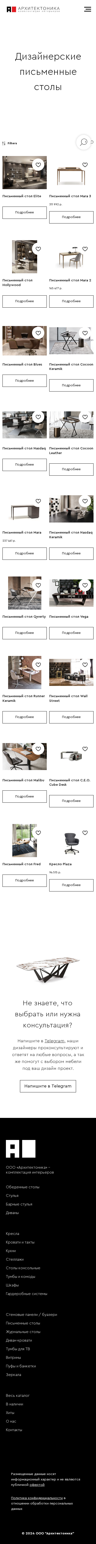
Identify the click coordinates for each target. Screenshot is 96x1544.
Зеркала (13, 1375)
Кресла (12, 1234)
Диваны (12, 1213)
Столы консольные (23, 1268)
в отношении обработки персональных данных (42, 1503)
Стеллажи (15, 1259)
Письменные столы (23, 1323)
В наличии (14, 1404)
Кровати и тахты (20, 1242)
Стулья (12, 1196)
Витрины (13, 1358)
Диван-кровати (19, 1340)
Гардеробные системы (26, 1294)
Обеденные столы (22, 1187)
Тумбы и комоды (20, 1277)
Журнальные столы (23, 1332)
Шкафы (12, 1285)
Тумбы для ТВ (18, 1349)
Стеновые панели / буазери (31, 1315)
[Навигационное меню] (87, 9)
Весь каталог (18, 1396)
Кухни (11, 1251)
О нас (11, 1421)
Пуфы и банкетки (21, 1366)
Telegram (54, 1041)
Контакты (14, 1430)
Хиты (10, 1413)
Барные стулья (19, 1204)
